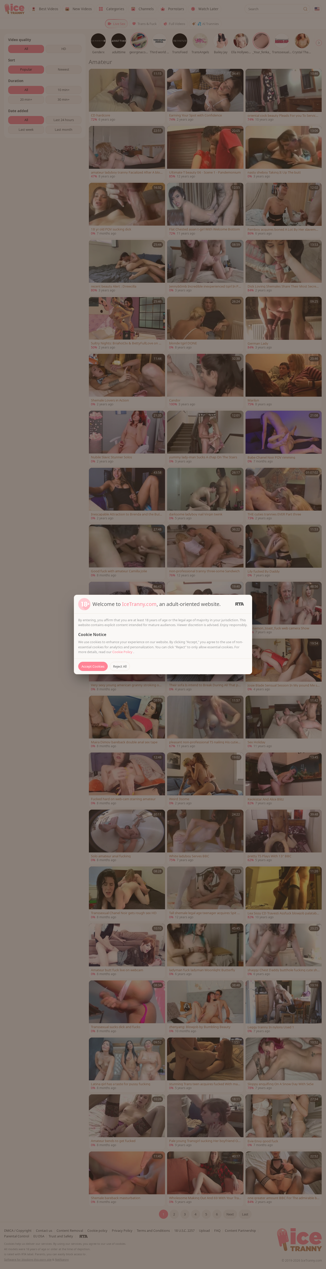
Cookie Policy (122, 652)
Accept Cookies (93, 666)
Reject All (120, 666)
